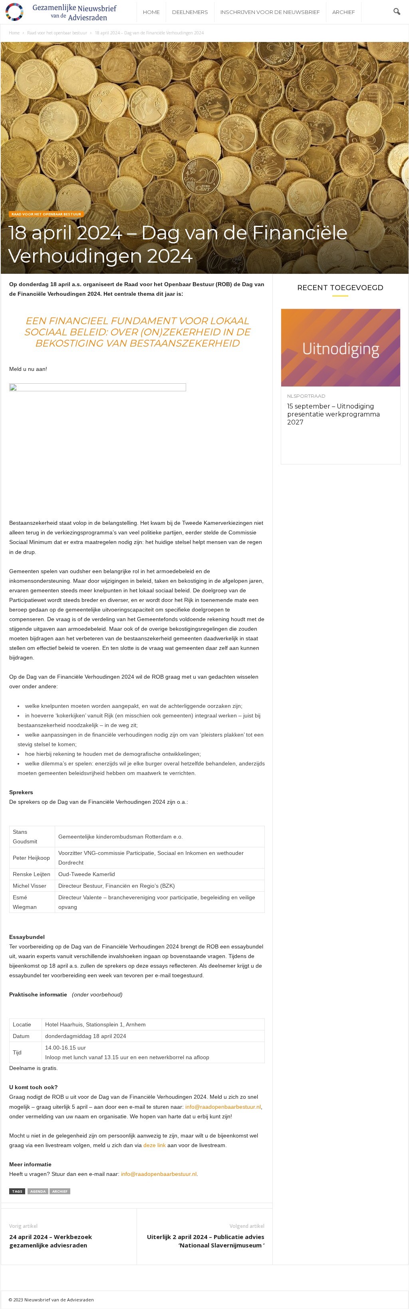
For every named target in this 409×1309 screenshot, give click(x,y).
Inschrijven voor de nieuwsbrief (270, 12)
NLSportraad (306, 396)
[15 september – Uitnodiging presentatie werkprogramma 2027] (340, 348)
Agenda (38, 1191)
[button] (396, 12)
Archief (343, 12)
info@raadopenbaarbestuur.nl (223, 1107)
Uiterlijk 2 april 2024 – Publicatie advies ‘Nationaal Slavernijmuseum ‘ (205, 1241)
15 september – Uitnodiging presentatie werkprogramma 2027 (333, 414)
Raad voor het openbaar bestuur (57, 33)
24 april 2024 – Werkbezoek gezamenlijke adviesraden (50, 1241)
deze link (154, 1145)
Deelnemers (190, 12)
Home (151, 12)
